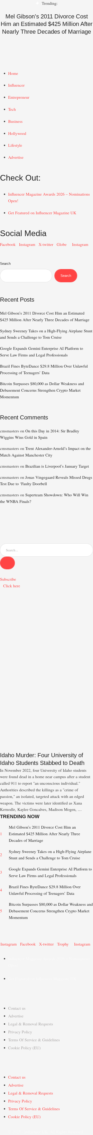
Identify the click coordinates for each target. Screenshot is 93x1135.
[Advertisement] (46, 650)
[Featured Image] (46, 748)
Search (5, 263)
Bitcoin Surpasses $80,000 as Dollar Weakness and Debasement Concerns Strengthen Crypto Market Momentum (42, 390)
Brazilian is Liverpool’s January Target (57, 466)
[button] (46, 52)
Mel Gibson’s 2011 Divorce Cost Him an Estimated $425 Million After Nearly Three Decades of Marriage (47, 24)
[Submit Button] (7, 563)
